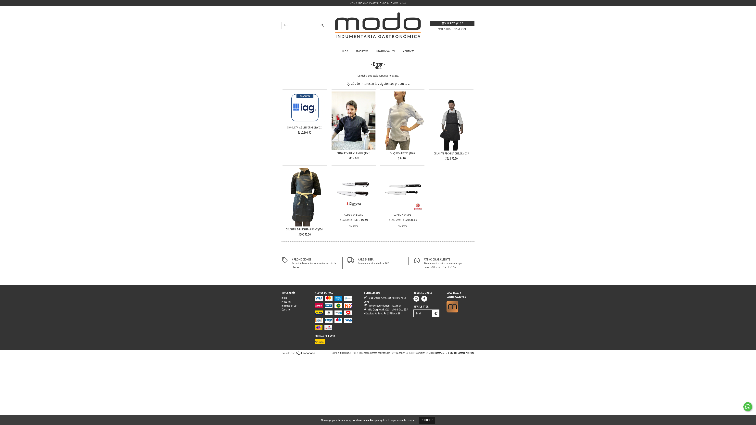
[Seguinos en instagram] (416, 299)
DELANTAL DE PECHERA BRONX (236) (304, 229)
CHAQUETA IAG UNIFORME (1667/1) (304, 127)
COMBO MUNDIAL (402, 214)
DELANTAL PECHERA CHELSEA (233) (451, 153)
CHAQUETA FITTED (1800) (402, 153)
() (454, 23)
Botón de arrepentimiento (461, 353)
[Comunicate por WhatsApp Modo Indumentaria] (747, 406)
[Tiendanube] (299, 354)
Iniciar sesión (460, 29)
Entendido (427, 420)
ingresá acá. (439, 353)
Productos (362, 51)
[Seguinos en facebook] (424, 299)
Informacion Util (386, 51)
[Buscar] (322, 25)
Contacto (408, 51)
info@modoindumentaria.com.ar (385, 305)
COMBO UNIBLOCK (353, 214)
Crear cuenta (444, 29)
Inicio (345, 51)
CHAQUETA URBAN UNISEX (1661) (353, 153)
